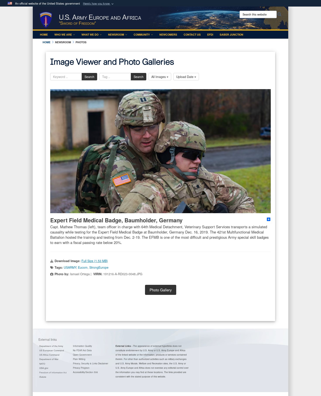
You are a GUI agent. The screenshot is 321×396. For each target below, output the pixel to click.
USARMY (70, 267)
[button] (98, 3)
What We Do (89, 34)
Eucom (83, 267)
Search (89, 76)
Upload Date (185, 76)
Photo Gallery (161, 289)
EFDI (210, 34)
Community (142, 34)
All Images (159, 76)
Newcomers (168, 34)
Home (44, 34)
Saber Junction (231, 34)
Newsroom (116, 34)
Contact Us (192, 34)
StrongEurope (99, 267)
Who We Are (63, 34)
